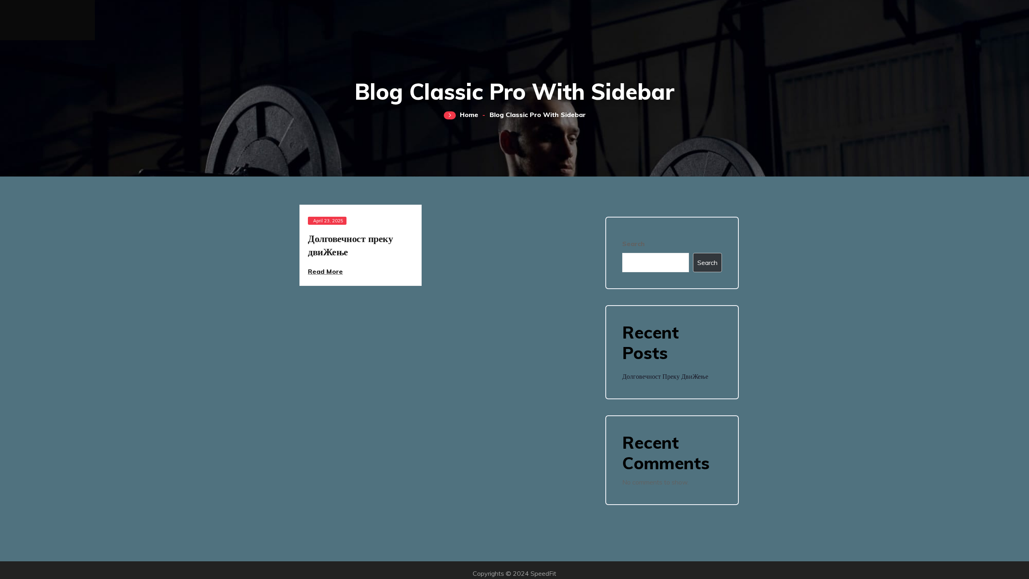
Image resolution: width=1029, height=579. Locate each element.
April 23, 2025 (328, 221)
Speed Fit (47, 16)
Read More (325, 271)
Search (633, 244)
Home (469, 115)
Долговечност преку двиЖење (665, 376)
